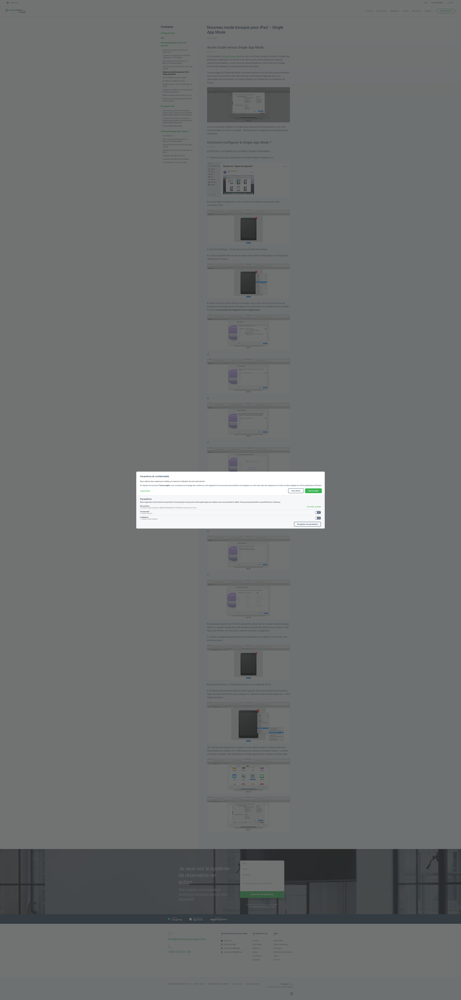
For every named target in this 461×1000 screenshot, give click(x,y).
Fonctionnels (146, 512)
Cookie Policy (145, 491)
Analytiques (149, 518)
